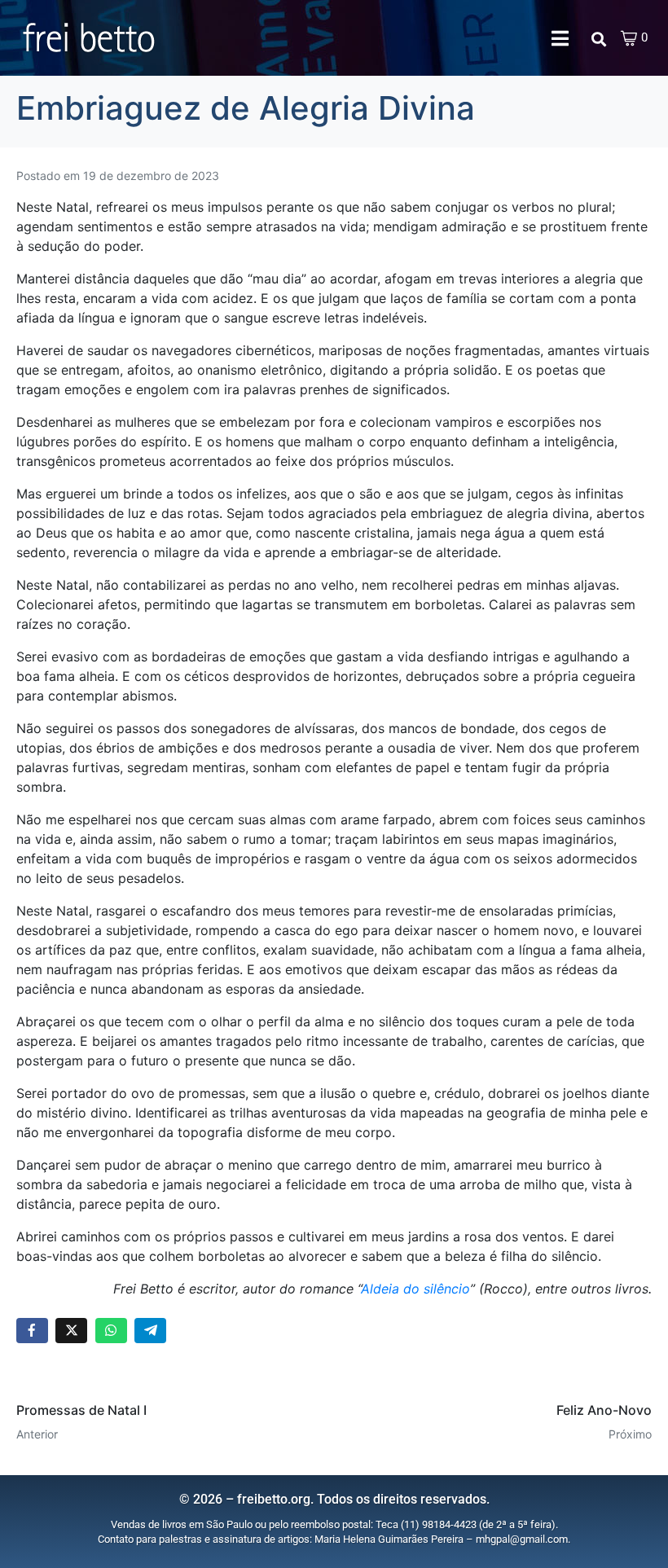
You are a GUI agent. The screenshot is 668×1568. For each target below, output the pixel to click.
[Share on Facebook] (32, 1330)
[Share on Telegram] (150, 1330)
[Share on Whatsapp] (111, 1330)
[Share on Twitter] (71, 1330)
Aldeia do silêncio (415, 1288)
